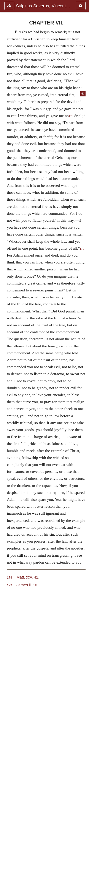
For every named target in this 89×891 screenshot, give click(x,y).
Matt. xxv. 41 (27, 577)
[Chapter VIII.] (84, 445)
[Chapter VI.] (5, 445)
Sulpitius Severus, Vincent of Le (43, 5)
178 (71, 116)
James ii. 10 (26, 585)
